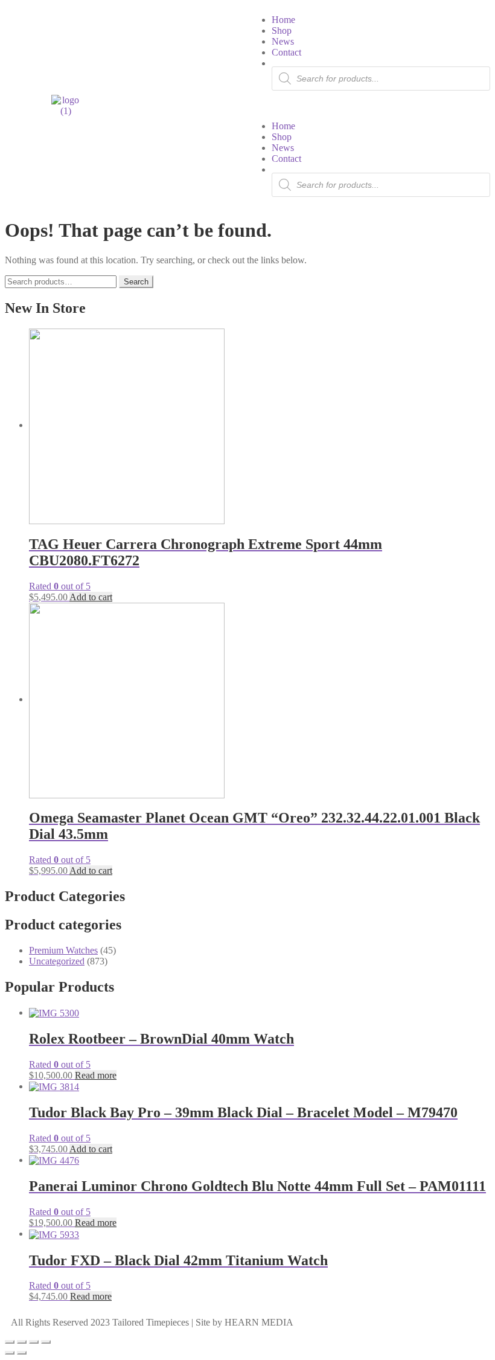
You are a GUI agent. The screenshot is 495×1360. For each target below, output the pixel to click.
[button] (369, 105)
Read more (96, 1075)
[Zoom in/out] (9, 1342)
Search (136, 281)
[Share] (34, 1342)
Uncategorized (57, 961)
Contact (286, 52)
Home (283, 19)
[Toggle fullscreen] (22, 1342)
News (283, 41)
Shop (282, 30)
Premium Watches (63, 950)
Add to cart (90, 597)
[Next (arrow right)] (22, 1353)
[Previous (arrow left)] (9, 1353)
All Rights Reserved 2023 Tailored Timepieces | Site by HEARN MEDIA (152, 1322)
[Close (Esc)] (46, 1342)
